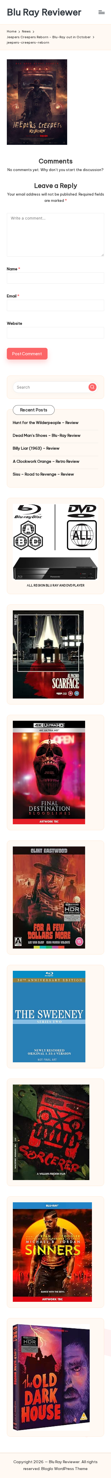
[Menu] (101, 12)
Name (13, 268)
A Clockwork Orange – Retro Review (46, 461)
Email (13, 296)
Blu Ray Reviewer (44, 12)
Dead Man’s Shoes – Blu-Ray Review (47, 435)
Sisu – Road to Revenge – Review (43, 474)
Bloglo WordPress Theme (64, 1468)
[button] (92, 387)
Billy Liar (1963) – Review (36, 448)
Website (14, 323)
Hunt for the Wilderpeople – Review (46, 422)
